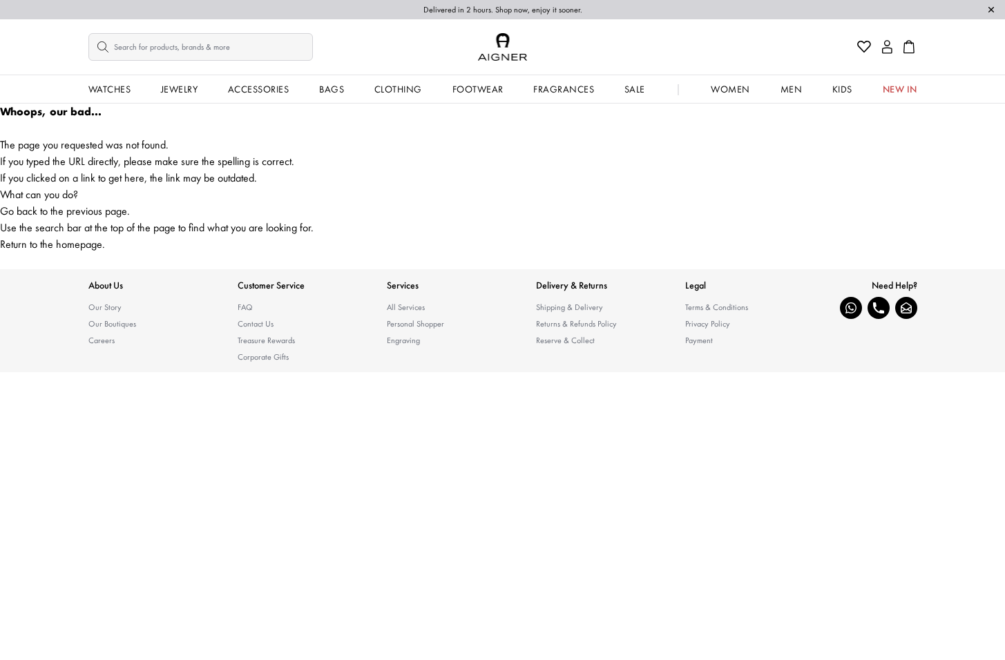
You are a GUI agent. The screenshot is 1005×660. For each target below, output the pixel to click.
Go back (18, 211)
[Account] (887, 47)
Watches (109, 89)
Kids (842, 89)
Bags (331, 89)
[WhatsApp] (851, 308)
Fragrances (563, 89)
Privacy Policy (707, 323)
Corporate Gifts (263, 356)
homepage (79, 244)
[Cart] (909, 47)
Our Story (105, 307)
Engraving (403, 340)
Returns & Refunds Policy (576, 323)
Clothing (398, 89)
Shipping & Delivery (569, 307)
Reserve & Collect (565, 340)
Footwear (478, 89)
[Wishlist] (864, 47)
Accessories (258, 89)
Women (730, 89)
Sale (634, 89)
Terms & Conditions (716, 307)
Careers (101, 340)
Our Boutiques (112, 323)
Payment (699, 340)
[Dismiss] (991, 9)
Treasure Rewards (266, 340)
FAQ (245, 307)
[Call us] (879, 308)
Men (792, 89)
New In (900, 89)
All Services (406, 307)
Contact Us (256, 323)
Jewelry (179, 89)
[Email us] (906, 308)
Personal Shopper (415, 323)
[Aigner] (502, 47)
